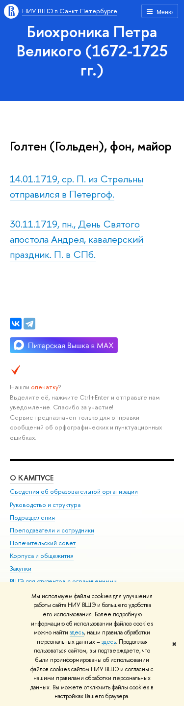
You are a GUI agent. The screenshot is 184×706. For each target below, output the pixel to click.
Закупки (20, 568)
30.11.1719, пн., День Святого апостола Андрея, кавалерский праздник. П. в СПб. (76, 239)
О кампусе (31, 478)
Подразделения (32, 517)
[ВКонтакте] (16, 323)
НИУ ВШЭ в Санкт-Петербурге (69, 10)
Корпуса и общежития (42, 556)
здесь (77, 632)
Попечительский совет (43, 543)
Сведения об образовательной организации (74, 491)
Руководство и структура (45, 505)
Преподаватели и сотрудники (52, 530)
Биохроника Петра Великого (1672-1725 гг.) (92, 50)
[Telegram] (29, 323)
